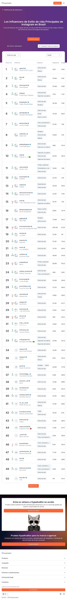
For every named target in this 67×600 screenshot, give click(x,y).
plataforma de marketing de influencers (29, 505)
